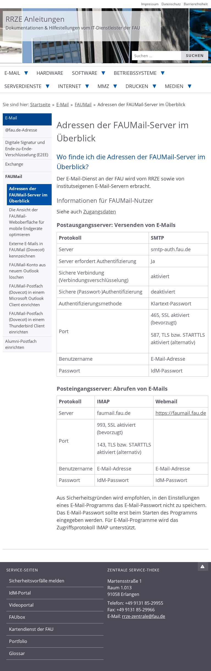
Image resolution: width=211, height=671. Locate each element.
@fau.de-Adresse (21, 130)
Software (84, 73)
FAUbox (17, 617)
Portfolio (18, 641)
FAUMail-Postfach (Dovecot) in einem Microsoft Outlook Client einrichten (27, 295)
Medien (174, 86)
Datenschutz (171, 4)
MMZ (103, 86)
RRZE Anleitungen (35, 19)
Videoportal (21, 605)
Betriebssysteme (135, 73)
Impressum (150, 4)
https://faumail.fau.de (181, 413)
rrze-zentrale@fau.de (143, 616)
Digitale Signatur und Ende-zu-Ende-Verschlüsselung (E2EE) (26, 148)
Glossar (17, 653)
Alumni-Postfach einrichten (21, 344)
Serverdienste (22, 86)
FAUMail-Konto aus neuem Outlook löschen (27, 271)
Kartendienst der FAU (31, 629)
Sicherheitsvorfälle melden (36, 581)
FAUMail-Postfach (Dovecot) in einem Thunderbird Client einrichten (27, 323)
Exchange (14, 164)
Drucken (137, 86)
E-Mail (12, 73)
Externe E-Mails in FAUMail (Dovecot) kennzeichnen (26, 250)
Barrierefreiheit (196, 4)
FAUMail (13, 176)
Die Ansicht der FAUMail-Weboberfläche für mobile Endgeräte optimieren (26, 222)
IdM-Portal (20, 593)
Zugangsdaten (99, 211)
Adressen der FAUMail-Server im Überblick (28, 195)
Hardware (50, 73)
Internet (69, 86)
